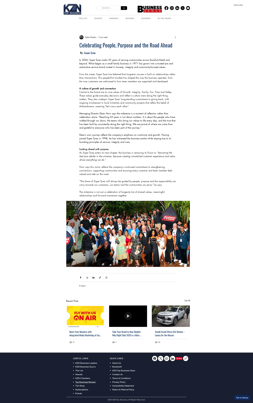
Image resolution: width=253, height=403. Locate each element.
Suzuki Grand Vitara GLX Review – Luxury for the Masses (170, 333)
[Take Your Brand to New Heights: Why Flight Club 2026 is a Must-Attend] (128, 316)
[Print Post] (106, 277)
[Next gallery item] (186, 233)
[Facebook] (166, 8)
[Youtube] (188, 8)
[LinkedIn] (177, 8)
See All (187, 300)
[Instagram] (172, 8)
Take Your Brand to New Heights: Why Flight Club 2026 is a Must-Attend (126, 333)
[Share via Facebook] (80, 277)
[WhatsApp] (166, 358)
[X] (183, 8)
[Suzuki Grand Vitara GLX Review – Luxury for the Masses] (171, 316)
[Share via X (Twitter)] (87, 277)
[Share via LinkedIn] (93, 277)
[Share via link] (100, 277)
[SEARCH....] (124, 8)
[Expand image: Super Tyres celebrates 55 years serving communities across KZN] (128, 234)
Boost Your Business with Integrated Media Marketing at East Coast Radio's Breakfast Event (85, 333)
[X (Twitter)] (160, 358)
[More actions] (175, 37)
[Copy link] (185, 358)
